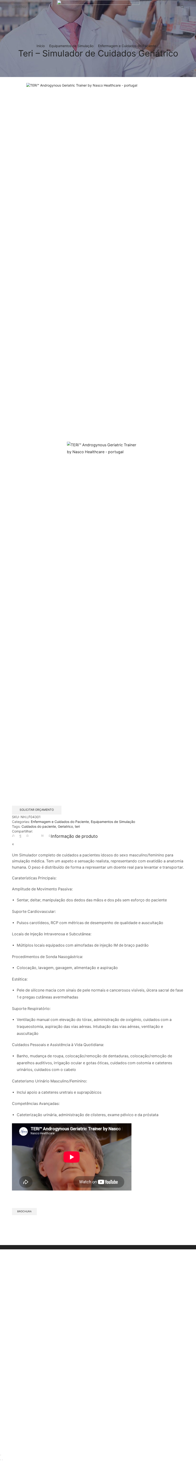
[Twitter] (14, 835)
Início (41, 46)
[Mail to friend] (35, 835)
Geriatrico (65, 826)
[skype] (48, 835)
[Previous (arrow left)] (0, 1459)
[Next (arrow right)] (2, 1459)
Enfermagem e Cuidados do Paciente (127, 46)
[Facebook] (20, 835)
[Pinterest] (27, 835)
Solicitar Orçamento (37, 809)
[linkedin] (42, 835)
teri (77, 826)
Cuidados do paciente (39, 826)
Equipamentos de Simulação (71, 46)
